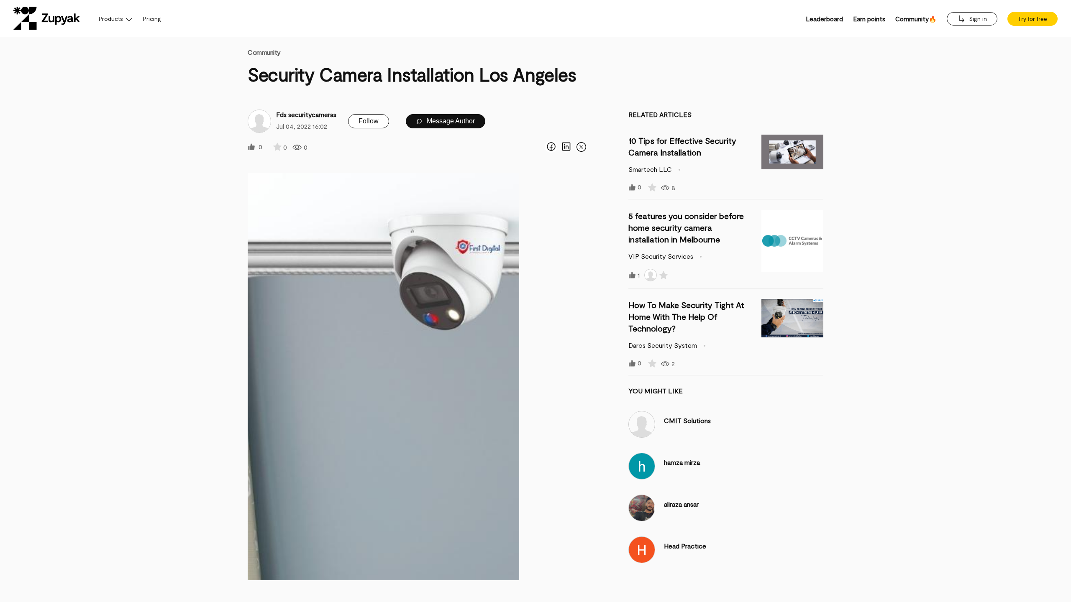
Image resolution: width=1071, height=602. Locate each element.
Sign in (977, 18)
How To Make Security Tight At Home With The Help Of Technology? (686, 316)
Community (264, 52)
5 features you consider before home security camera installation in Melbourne (686, 227)
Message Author (450, 121)
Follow (369, 121)
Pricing (152, 18)
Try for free (1032, 18)
